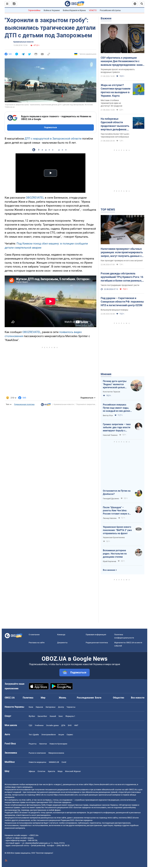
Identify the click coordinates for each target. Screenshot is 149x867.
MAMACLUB (54, 762)
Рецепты (33, 744)
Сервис (70, 734)
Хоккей (53, 716)
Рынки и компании (37, 753)
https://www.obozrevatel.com (101, 784)
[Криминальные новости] (46, 405)
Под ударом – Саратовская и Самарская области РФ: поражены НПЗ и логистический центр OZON (122, 302)
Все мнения (109, 570)
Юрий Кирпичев (109, 561)
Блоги (98, 697)
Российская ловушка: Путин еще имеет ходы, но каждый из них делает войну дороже (117, 408)
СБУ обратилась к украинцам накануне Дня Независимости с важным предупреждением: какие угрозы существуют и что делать (122, 61)
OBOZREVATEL (35, 197)
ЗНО (70, 725)
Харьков (39, 707)
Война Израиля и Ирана (74, 10)
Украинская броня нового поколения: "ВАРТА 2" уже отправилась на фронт (117, 530)
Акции (61, 734)
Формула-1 (70, 716)
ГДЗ (30, 725)
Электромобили (48, 734)
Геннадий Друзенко (111, 499)
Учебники (39, 725)
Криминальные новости (23, 42)
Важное (106, 18)
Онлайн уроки (52, 725)
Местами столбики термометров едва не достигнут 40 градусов (111, 103)
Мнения (106, 374)
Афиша (32, 771)
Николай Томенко (110, 435)
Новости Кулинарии (58, 744)
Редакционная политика (24, 404)
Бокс (61, 716)
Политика (28, 697)
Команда (61, 634)
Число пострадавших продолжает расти (120, 285)
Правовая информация (96, 634)
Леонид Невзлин (110, 518)
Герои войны (34, 10)
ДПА (63, 725)
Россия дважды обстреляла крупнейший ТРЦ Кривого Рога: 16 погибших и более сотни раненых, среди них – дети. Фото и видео (122, 277)
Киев (31, 707)
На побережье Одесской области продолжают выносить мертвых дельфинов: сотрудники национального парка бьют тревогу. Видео (115, 124)
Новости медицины (37, 762)
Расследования (85, 697)
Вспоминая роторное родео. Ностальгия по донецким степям (115, 553)
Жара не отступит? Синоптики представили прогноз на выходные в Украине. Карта (115, 90)
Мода (60, 771)
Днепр (61, 707)
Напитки (43, 744)
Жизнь (62, 697)
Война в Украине (52, 10)
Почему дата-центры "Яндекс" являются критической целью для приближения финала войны (114, 384)
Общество (118, 697)
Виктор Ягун (108, 415)
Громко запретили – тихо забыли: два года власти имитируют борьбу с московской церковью (117, 427)
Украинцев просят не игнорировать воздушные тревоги (118, 70)
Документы (62, 642)
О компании (34, 634)
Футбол (32, 716)
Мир (43, 697)
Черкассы (70, 707)
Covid (64, 762)
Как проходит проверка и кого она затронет (122, 260)
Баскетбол (42, 716)
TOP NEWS (108, 209)
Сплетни (41, 771)
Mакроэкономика (56, 753)
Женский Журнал (73, 771)
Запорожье (50, 707)
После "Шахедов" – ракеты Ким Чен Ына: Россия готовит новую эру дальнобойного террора (117, 510)
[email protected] (38, 845)
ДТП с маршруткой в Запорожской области (53, 138)
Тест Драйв (34, 734)
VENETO (93, 10)
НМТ (76, 725)
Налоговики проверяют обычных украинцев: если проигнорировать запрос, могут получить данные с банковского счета (122, 252)
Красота (51, 771)
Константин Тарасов (111, 392)
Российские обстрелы (110, 10)
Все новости (137, 697)
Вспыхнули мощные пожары (114, 310)
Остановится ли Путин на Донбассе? (117, 492)
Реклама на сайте (37, 642)
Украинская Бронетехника (114, 537)
